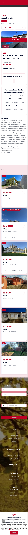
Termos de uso (14, 495)
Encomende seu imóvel (14, 479)
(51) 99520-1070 (14, 435)
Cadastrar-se (14, 417)
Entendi (14, 532)
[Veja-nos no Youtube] (20, 467)
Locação (14, 444)
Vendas (14, 441)
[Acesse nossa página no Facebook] (8, 467)
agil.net (19, 517)
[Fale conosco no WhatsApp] (12, 467)
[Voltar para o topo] (3, 521)
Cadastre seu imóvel (14, 476)
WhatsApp (20, 81)
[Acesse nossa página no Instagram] (16, 467)
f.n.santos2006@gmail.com (14, 438)
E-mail (9, 81)
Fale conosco (14, 482)
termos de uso (15, 529)
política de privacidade (6, 529)
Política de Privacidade (14, 492)
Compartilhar (8, 27)
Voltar (4, 15)
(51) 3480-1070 (14, 433)
